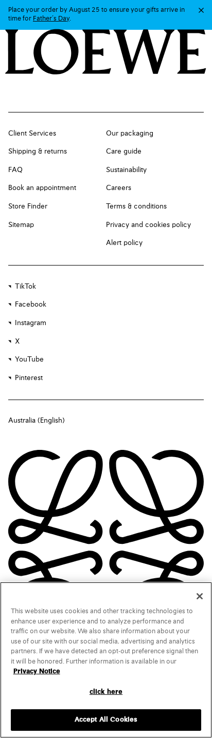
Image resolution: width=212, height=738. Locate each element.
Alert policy (124, 243)
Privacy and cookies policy (148, 225)
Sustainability (126, 170)
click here (106, 692)
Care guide (124, 151)
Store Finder (27, 206)
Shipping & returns (37, 151)
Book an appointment (42, 188)
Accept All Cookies (106, 719)
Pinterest (29, 378)
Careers (118, 188)
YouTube (29, 359)
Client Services (32, 133)
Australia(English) (36, 420)
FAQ (15, 170)
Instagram (30, 323)
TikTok (25, 286)
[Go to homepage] (105, 53)
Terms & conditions (136, 206)
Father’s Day (51, 18)
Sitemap (21, 225)
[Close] (199, 596)
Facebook (30, 304)
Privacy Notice (36, 671)
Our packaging (129, 133)
